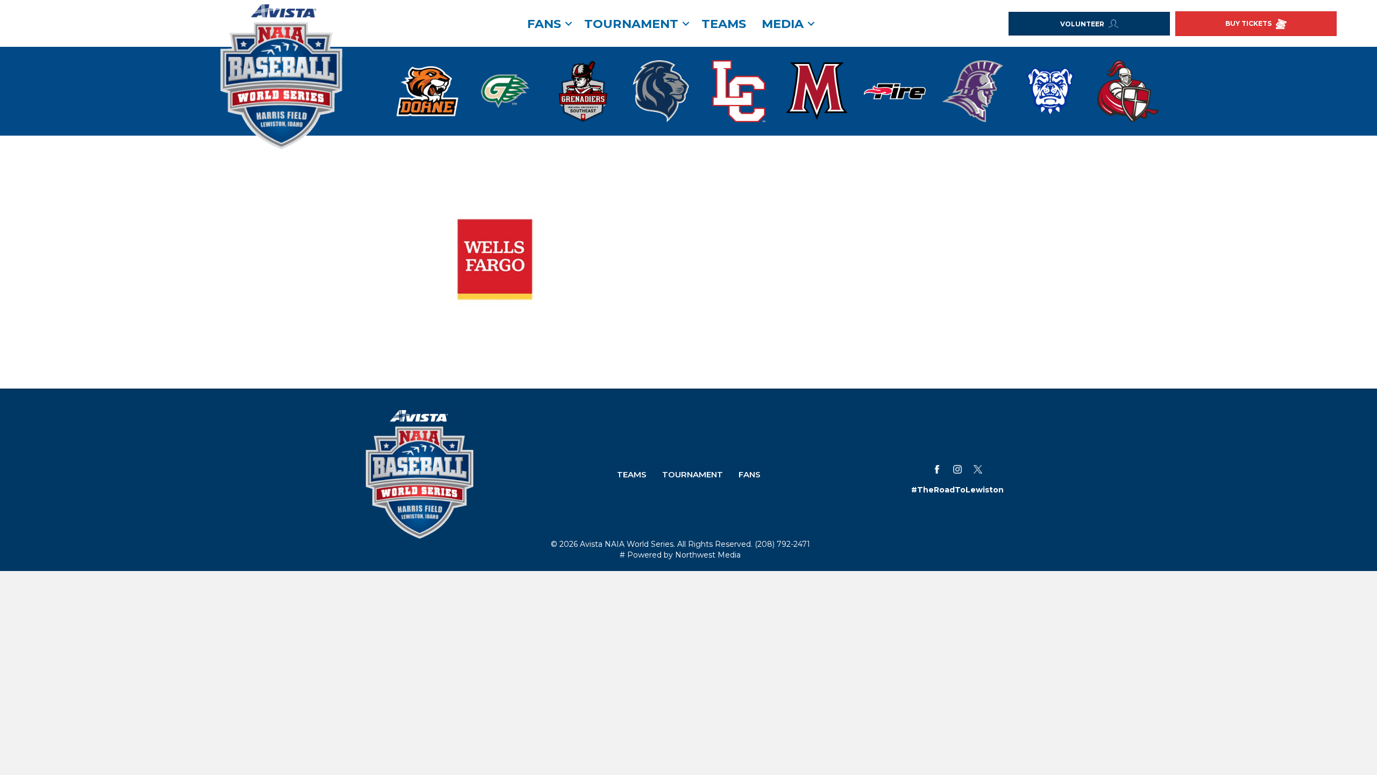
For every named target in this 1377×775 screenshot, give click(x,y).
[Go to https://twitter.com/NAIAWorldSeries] (978, 469)
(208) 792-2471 (782, 544)
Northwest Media (708, 555)
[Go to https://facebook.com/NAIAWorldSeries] (937, 469)
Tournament (631, 23)
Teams (723, 23)
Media (783, 23)
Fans (750, 474)
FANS (544, 23)
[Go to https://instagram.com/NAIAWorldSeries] (957, 469)
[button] (568, 23)
